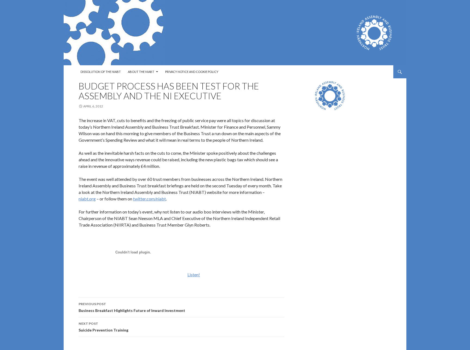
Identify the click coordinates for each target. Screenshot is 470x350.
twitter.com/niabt (149, 198)
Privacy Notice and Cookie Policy (191, 71)
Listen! (193, 274)
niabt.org (87, 198)
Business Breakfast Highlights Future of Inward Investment (132, 307)
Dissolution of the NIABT (101, 71)
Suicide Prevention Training (103, 326)
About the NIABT (141, 71)
